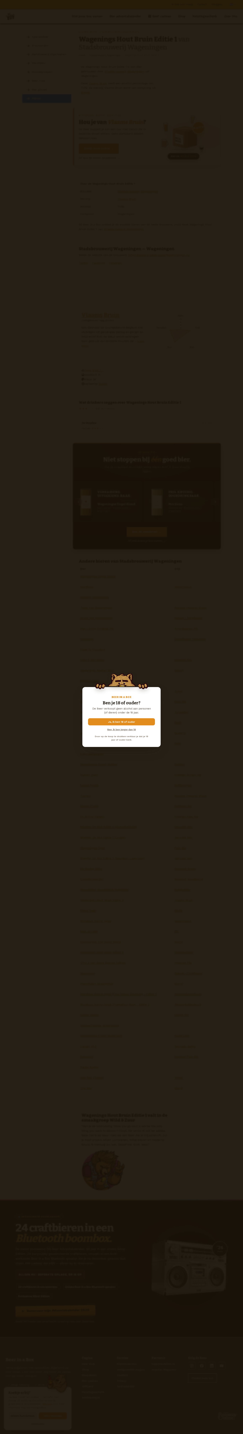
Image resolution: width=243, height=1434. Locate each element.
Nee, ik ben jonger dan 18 (121, 729)
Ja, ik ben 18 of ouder (121, 721)
